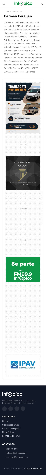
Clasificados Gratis (10, 425)
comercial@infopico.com (17, 457)
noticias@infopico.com (16, 453)
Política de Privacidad (34, 468)
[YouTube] (23, 408)
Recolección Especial (11, 428)
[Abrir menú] (3, 3)
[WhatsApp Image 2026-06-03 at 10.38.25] (23, 108)
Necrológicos (8, 432)
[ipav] (23, 364)
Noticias (5, 421)
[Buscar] (42, 4)
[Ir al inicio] (23, 4)
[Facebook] (4, 408)
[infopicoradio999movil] (23, 269)
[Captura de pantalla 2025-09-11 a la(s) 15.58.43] (23, 173)
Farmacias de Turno (11, 436)
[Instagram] (10, 408)
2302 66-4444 (12, 449)
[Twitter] (17, 408)
